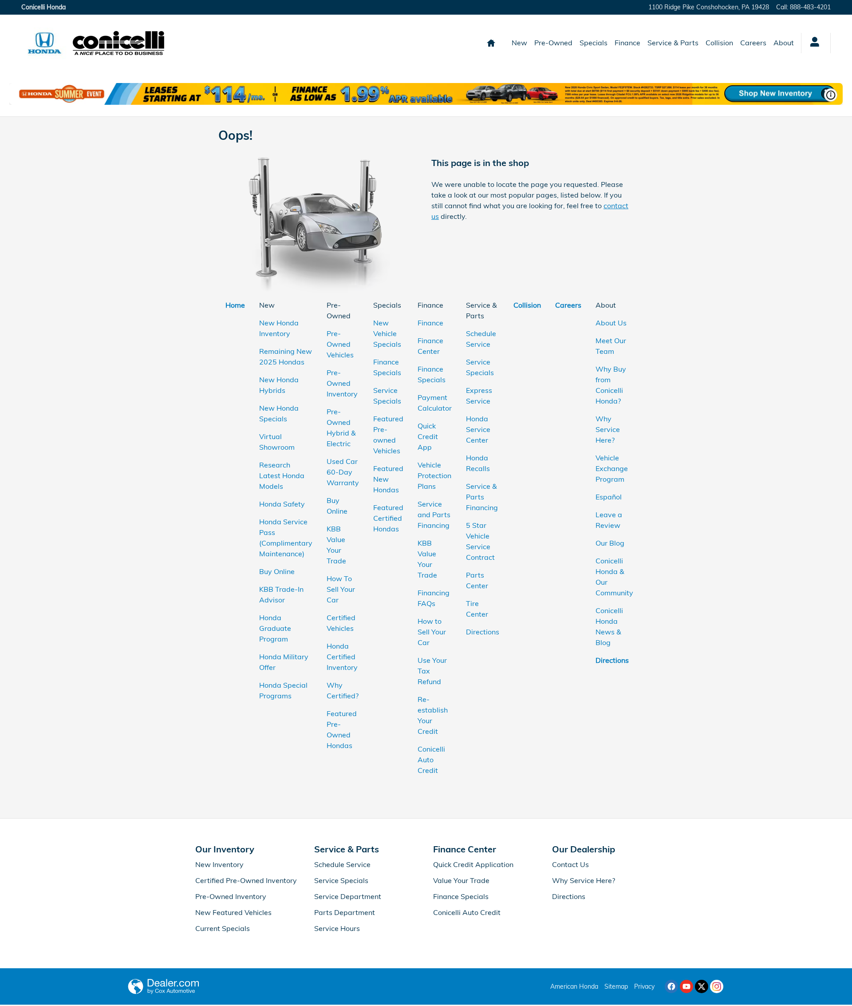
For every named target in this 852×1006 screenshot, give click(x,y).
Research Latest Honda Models (281, 475)
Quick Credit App (428, 436)
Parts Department (344, 912)
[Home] (44, 43)
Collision (719, 42)
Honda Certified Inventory (342, 657)
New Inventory (219, 864)
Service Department (347, 896)
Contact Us (570, 864)
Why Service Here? (608, 429)
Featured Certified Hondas (388, 518)
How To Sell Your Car (341, 589)
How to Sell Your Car (432, 632)
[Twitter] (701, 986)
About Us (611, 322)
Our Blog (610, 543)
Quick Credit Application (473, 864)
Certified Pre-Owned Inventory (246, 880)
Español (609, 496)
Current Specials (222, 928)
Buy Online (277, 571)
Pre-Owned (553, 42)
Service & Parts (672, 42)
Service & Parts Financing (482, 497)
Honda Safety (282, 503)
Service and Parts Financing (434, 514)
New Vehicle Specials (387, 333)
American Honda (574, 986)
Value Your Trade (461, 880)
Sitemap (616, 986)
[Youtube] (686, 986)
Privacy (644, 986)
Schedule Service (342, 864)
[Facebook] (671, 986)
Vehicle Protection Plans (434, 475)
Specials (593, 42)
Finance (627, 42)
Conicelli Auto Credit (431, 760)
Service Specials (341, 880)
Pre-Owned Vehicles (340, 344)
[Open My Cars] (812, 43)
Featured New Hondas (388, 479)
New (519, 42)
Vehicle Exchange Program (612, 468)
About (783, 42)
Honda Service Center (478, 429)
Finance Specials (461, 896)
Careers (753, 42)
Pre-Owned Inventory (342, 383)
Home (235, 305)
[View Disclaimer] (830, 95)
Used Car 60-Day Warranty (343, 472)
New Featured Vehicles (233, 912)
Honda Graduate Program (275, 628)
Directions (482, 631)
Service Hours (337, 928)
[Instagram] (716, 986)
